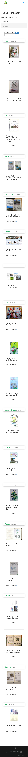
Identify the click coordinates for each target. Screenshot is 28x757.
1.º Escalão (5, 21)
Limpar (6, 35)
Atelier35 (22, 755)
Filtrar (17, 32)
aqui (17, 68)
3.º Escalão (5, 26)
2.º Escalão (5, 24)
